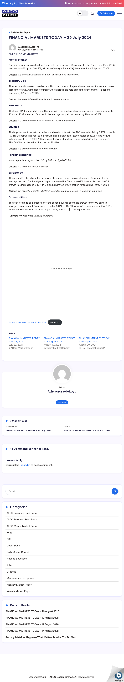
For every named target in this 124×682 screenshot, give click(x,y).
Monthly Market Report (19, 584)
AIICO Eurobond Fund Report (23, 519)
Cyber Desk (13, 545)
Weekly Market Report (19, 591)
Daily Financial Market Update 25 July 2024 (27, 322)
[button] (82, 13)
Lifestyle (11, 571)
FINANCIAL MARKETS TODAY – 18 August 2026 (32, 624)
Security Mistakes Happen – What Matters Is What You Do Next (40, 637)
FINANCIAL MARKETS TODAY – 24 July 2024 (28, 430)
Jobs (9, 565)
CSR (9, 539)
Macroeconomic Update (20, 578)
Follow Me (62, 402)
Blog (9, 532)
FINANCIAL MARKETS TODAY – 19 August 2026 (32, 617)
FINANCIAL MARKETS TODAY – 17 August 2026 (32, 630)
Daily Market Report (18, 552)
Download (54, 322)
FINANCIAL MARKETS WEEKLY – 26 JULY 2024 (87, 430)
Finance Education (17, 558)
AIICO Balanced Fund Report (22, 513)
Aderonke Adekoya (30, 47)
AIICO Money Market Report (22, 526)
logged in (25, 464)
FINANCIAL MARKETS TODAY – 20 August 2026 (32, 611)
